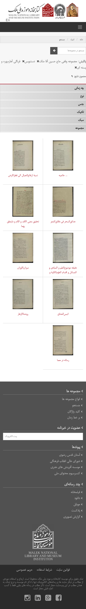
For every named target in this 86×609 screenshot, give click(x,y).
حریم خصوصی (24, 569)
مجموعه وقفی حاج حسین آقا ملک (58, 61)
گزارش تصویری (71, 516)
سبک (81, 120)
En (8, 20)
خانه (81, 39)
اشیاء (72, 39)
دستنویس (30, 61)
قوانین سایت (63, 569)
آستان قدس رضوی (69, 455)
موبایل (77, 504)
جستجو (62, 39)
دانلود (77, 498)
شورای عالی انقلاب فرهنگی (65, 461)
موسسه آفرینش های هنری (65, 467)
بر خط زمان (73, 417)
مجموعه (79, 128)
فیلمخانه (75, 492)
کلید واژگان (74, 411)
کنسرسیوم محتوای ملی (67, 473)
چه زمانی (79, 88)
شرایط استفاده (44, 569)
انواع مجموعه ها (71, 399)
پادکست (75, 510)
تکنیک (80, 112)
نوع (82, 96)
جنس (81, 104)
